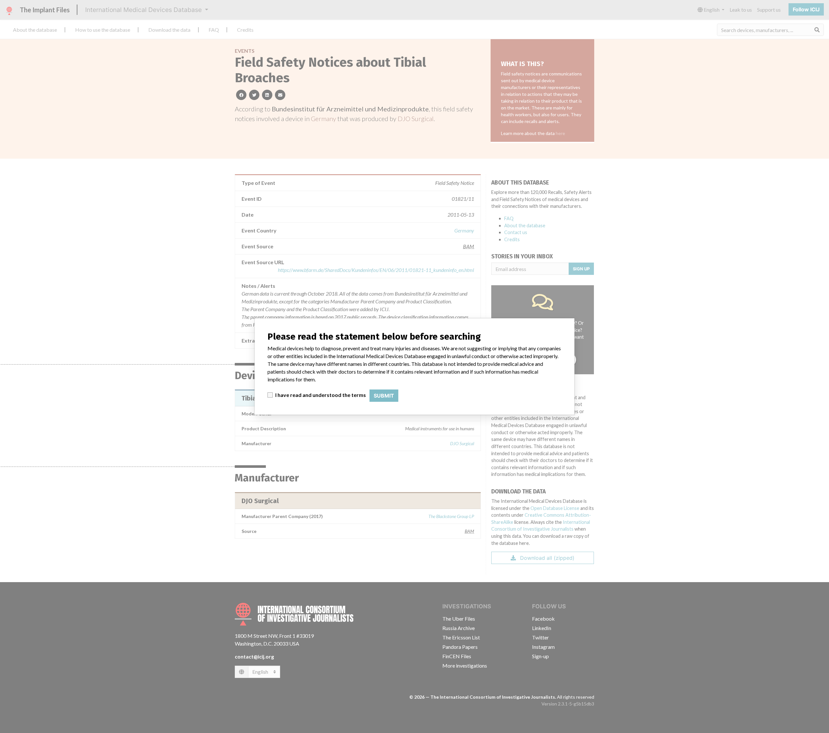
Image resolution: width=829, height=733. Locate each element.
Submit (384, 395)
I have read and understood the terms (320, 395)
